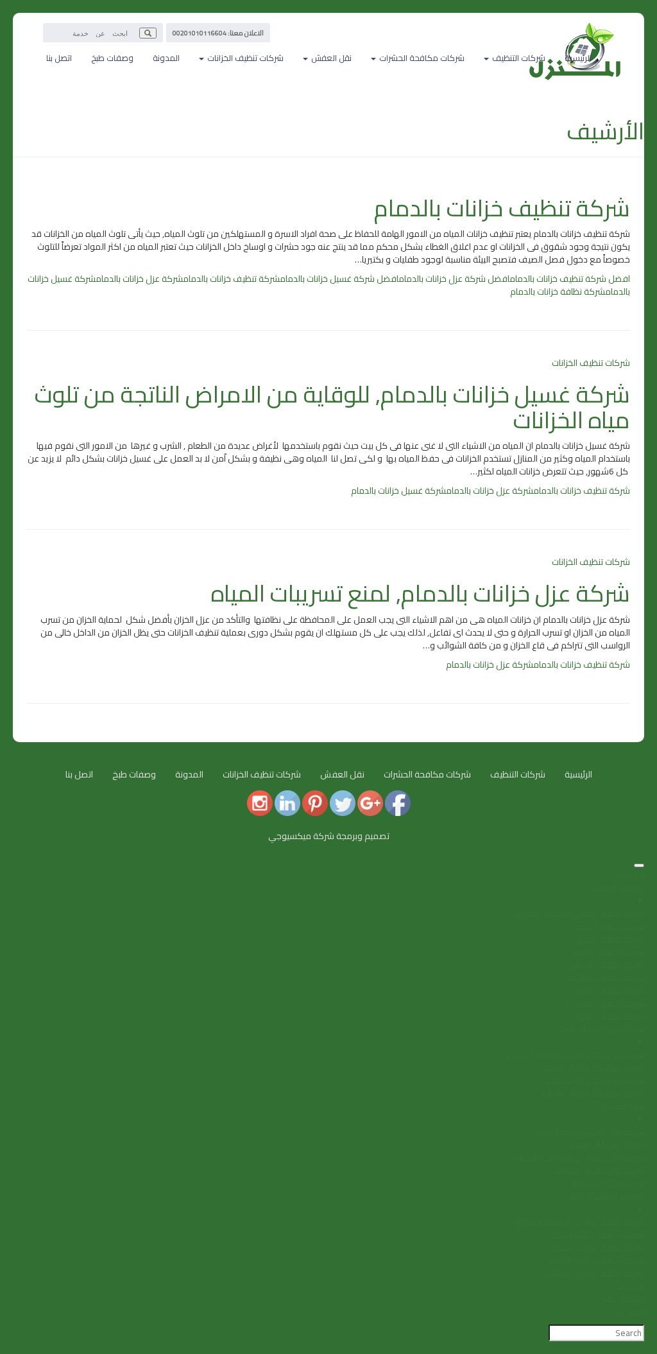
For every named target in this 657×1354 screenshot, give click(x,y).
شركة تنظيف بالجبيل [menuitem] (608, 1016)
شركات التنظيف (517, 774)
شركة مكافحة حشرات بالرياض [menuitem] (591, 1093)
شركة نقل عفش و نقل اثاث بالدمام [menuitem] (580, 1157)
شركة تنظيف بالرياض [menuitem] (607, 952)
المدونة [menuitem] (630, 1286)
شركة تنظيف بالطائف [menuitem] (606, 977)
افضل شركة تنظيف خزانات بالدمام (569, 278)
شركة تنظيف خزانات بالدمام (502, 208)
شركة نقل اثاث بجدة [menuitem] (607, 1144)
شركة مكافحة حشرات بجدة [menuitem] (594, 1080)
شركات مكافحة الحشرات (427, 774)
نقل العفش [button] (330, 57)
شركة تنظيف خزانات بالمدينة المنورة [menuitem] (579, 1221)
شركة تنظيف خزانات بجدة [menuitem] (599, 1247)
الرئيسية (578, 57)
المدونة (166, 57)
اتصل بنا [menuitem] (630, 1311)
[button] (148, 33)
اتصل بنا (59, 57)
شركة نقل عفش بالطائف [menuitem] (598, 1170)
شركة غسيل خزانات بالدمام (398, 490)
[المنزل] (575, 29)
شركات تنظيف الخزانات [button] (244, 57)
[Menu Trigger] (639, 865)
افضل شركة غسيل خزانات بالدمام (339, 278)
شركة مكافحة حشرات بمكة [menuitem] (593, 1067)
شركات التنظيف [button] (517, 57)
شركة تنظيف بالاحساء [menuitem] (604, 1003)
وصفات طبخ (112, 57)
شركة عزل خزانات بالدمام (139, 278)
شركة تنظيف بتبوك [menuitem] (610, 990)
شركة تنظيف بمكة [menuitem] (610, 926)
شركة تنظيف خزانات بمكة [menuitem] (598, 1234)
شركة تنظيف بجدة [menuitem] (610, 939)
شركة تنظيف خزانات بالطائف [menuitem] (594, 1273)
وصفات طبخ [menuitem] (622, 1298)
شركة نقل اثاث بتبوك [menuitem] (606, 1183)
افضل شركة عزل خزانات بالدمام (453, 278)
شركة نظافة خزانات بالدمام (557, 291)
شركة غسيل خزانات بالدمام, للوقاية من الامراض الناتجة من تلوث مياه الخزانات (332, 407)
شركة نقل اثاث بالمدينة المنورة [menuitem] (588, 1132)
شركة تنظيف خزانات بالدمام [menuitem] (595, 1260)
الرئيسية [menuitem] (630, 875)
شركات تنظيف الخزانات (591, 362)
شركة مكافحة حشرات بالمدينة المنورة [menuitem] (575, 1054)
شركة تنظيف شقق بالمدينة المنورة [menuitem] (579, 913)
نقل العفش (342, 774)
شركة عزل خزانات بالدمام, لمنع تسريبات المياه (420, 593)
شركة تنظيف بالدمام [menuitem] (607, 965)
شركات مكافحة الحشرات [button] (421, 57)
